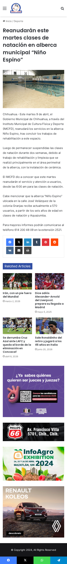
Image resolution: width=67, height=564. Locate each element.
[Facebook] (10, 242)
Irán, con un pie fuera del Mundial (17, 295)
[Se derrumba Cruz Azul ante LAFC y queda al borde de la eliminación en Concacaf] (17, 326)
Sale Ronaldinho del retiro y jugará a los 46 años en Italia (48, 341)
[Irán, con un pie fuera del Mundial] (17, 281)
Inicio (8, 21)
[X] (19, 242)
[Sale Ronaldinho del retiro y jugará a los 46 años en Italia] (49, 326)
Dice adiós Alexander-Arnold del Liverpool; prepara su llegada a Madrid (49, 300)
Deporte (18, 21)
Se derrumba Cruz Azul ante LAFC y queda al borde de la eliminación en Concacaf (17, 345)
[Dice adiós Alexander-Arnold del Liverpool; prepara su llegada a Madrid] (49, 281)
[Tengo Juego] (16, 8)
